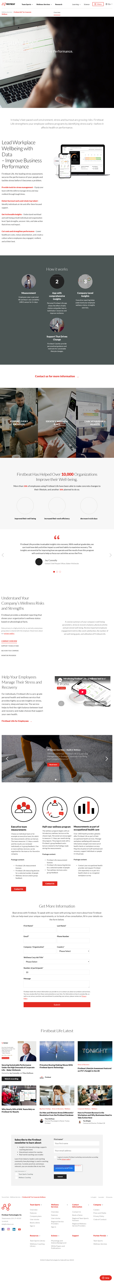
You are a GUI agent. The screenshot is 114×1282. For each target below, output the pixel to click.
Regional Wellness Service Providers (79, 1225)
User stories (34, 1219)
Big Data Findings (45, 1109)
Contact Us (18, 889)
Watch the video (12, 61)
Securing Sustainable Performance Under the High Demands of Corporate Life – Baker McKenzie (18, 1067)
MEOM (72, 1260)
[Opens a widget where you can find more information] (106, 1278)
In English (93, 1197)
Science (87, 4)
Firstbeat (48, 1077)
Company (97, 1205)
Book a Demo (77, 1215)
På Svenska (109, 1197)
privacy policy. (9, 633)
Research (58, 4)
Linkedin (14, 1229)
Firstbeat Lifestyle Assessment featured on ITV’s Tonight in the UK (94, 1069)
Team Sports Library (37, 1241)
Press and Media (99, 1213)
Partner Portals (99, 1236)
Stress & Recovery (83, 1064)
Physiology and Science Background (58, 1242)
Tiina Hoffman (50, 1119)
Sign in (32, 1226)
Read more (53, 765)
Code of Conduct (99, 1219)
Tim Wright (87, 1121)
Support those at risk (10, 646)
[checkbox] (32, 1176)
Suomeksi (101, 1197)
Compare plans (36, 1216)
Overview (57, 12)
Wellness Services (43, 4)
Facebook (3, 1229)
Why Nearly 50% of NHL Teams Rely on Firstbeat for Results (18, 1110)
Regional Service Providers (57, 1222)
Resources (34, 1236)
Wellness (67, 1109)
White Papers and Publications (58, 1247)
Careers (96, 1210)
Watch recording (11, 1079)
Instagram (8, 1229)
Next (106, 758)
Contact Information (77, 1206)
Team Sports (26, 4)
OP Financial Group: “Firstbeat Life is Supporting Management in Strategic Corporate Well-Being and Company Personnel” (67, 756)
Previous (7, 758)
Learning (75, 4)
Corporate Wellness (84, 1109)
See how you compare (10, 651)
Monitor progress (8, 655)
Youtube (19, 1229)
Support (75, 1236)
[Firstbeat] (8, 4)
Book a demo (35, 1223)
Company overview (9, 641)
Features (33, 1213)
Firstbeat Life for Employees (15, 721)
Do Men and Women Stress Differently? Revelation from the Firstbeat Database (56, 1113)
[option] (57, 550)
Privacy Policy (98, 1216)
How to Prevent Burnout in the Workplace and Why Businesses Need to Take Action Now (95, 1115)
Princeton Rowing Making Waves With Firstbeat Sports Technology (56, 1066)
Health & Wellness (74, 750)
